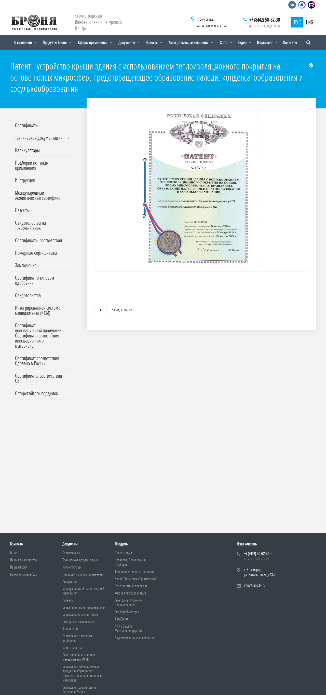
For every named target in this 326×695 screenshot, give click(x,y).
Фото (224, 42)
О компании (23, 42)
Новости (152, 42)
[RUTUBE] (311, 5)
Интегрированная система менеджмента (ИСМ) (37, 310)
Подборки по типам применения (32, 165)
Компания (16, 544)
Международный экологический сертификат (38, 195)
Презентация (123, 553)
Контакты (290, 42)
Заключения (25, 265)
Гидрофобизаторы (127, 612)
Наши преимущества (23, 560)
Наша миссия (18, 567)
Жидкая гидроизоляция (130, 593)
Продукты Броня (55, 42)
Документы (127, 42)
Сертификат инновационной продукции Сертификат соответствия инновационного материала (38, 335)
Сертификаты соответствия (38, 240)
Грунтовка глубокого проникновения (128, 602)
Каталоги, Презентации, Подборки (131, 562)
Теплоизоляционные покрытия (134, 571)
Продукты (121, 544)
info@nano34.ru (254, 585)
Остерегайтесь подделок (36, 393)
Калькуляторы (27, 150)
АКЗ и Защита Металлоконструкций (128, 628)
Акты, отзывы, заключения (189, 42)
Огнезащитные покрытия (131, 586)
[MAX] (302, 5)
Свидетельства (28, 295)
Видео (242, 42)
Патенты (22, 210)
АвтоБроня (121, 619)
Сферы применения (93, 42)
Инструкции (25, 180)
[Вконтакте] (292, 5)
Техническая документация (38, 137)
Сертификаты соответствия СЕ (38, 378)
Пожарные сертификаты (36, 253)
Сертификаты (26, 125)
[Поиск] (308, 42)
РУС (297, 23)
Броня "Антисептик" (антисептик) (136, 578)
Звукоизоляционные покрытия (135, 638)
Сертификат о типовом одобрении (34, 280)
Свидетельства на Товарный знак (30, 225)
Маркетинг (265, 42)
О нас (13, 553)
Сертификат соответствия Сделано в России (37, 361)
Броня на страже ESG (23, 574)
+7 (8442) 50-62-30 (264, 20)
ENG (309, 23)
